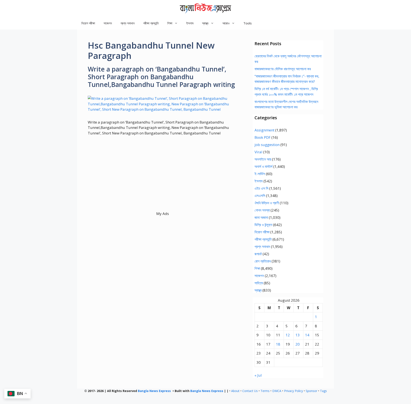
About (235, 391)
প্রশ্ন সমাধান (128, 23)
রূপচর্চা (258, 253)
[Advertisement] (162, 181)
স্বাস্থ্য (258, 290)
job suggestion (267, 144)
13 (297, 334)
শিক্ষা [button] (169, 23)
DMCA (276, 391)
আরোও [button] (225, 23)
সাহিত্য (259, 282)
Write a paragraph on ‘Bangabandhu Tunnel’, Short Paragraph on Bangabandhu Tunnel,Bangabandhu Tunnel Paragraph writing (161, 77)
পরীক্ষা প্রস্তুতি (151, 23)
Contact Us (250, 391)
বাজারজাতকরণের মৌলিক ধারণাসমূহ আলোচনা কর (283, 68)
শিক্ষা (257, 268)
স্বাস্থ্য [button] (205, 23)
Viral (258, 151)
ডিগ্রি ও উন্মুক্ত (263, 224)
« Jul (258, 375)
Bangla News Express (154, 391)
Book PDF (263, 137)
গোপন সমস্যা (262, 210)
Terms (265, 391)
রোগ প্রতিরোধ (263, 261)
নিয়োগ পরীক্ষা (88, 23)
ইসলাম (190, 23)
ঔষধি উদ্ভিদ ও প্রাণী (267, 202)
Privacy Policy (293, 391)
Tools (247, 23)
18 (278, 344)
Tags (323, 391)
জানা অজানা (261, 217)
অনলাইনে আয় (263, 159)
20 (297, 344)
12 (288, 334)
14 (307, 334)
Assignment (264, 130)
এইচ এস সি (261, 188)
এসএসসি (260, 195)
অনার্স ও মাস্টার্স (264, 166)
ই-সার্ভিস (260, 173)
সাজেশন (108, 23)
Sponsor (311, 391)
